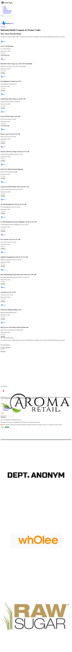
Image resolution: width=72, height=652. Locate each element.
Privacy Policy (6, 409)
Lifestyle (5, 9)
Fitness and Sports (7, 10)
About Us (5, 406)
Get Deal (3, 73)
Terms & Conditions (7, 407)
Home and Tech (6, 13)
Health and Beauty (7, 11)
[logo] (7, 4)
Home (4, 6)
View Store (3, 26)
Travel (4, 8)
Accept (6, 427)
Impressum (5, 410)
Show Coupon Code (5, 55)
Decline (2, 427)
